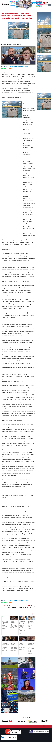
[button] (27, 9)
